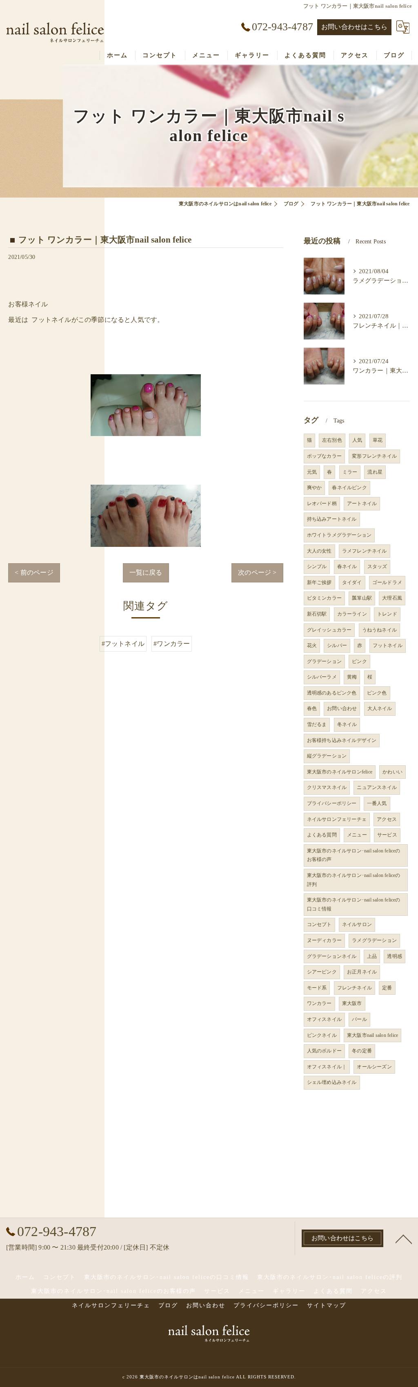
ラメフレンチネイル (364, 551)
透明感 (394, 956)
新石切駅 (317, 614)
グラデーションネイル (332, 956)
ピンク (359, 661)
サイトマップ (326, 1305)
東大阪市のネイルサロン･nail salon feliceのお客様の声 (353, 855)
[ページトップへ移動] (404, 1238)
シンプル (317, 566)
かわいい (392, 772)
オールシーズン (374, 1067)
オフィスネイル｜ (327, 1067)
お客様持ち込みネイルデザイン (342, 740)
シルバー (337, 645)
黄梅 (352, 677)
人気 (357, 440)
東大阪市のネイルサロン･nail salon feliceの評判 (353, 879)
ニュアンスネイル (377, 787)
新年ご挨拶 (319, 582)
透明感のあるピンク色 (332, 693)
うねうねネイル (379, 630)
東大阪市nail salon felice (372, 1035)
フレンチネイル (354, 988)
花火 (312, 645)
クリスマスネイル (327, 787)
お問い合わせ (342, 708)
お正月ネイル (362, 972)
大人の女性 (319, 551)
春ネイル (347, 566)
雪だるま (317, 724)
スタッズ (377, 566)
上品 (372, 956)
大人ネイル (379, 708)
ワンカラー (319, 1003)
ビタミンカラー (324, 598)
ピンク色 (377, 693)
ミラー (350, 472)
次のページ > (257, 572)
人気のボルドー (324, 1051)
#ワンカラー (171, 643)
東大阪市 (352, 1003)
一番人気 (377, 803)
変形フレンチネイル (374, 456)
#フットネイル (123, 643)
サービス (387, 835)
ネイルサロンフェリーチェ (337, 819)
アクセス (387, 819)
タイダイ (352, 582)
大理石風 (392, 598)
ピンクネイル (322, 1035)
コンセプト (319, 924)
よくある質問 (322, 835)
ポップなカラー (324, 456)
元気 (312, 472)
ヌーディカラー (324, 940)
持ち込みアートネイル (332, 519)
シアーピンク (322, 972)
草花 (377, 440)
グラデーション (324, 661)
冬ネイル (347, 724)
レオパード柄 (322, 503)
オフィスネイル (324, 1019)
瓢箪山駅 (362, 598)
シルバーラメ (322, 677)
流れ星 (374, 472)
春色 (312, 708)
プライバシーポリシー (332, 803)
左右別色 (332, 440)
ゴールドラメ (387, 582)
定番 (387, 988)
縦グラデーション (327, 756)
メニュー (357, 835)
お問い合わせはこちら (354, 26)
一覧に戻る (145, 572)
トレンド (387, 614)
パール (359, 1019)
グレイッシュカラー (329, 630)
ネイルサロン (357, 924)
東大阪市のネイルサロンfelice (339, 772)
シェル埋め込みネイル (332, 1082)
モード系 (317, 988)
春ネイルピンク (349, 487)
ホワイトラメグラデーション (339, 535)
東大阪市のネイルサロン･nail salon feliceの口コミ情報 (353, 904)
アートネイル (362, 503)
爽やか (314, 487)
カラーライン (352, 614)
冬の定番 (362, 1051)
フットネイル (387, 645)
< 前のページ (34, 572)
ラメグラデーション (374, 940)
